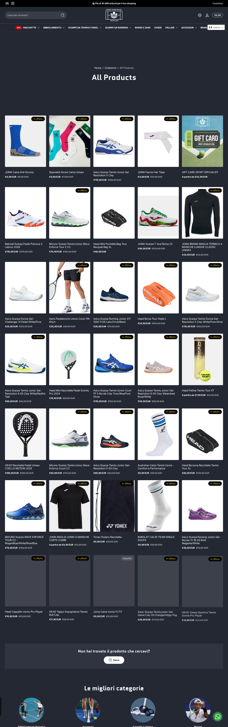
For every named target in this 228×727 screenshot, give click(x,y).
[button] (199, 15)
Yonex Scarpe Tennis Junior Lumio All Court (69, 685)
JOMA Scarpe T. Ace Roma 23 (155, 243)
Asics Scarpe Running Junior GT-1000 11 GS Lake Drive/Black (112, 320)
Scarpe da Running (116, 27)
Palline (169, 27)
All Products (127, 67)
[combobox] (31, 15)
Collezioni (110, 67)
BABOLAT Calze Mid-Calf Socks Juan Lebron (156, 685)
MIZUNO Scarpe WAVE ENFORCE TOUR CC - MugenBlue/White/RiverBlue (24, 540)
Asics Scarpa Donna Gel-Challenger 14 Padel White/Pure (23, 320)
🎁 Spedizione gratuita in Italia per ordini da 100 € (112, 3)
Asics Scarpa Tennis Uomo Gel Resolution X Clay (111, 174)
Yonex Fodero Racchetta (107, 537)
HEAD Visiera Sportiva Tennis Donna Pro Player (199, 613)
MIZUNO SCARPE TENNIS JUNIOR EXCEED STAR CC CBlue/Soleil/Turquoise (113, 686)
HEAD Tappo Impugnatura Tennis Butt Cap (68, 613)
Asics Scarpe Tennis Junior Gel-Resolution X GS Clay (111, 467)
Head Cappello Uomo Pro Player (24, 611)
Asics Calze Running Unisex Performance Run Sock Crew (198, 685)
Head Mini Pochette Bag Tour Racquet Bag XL (110, 245)
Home (97, 67)
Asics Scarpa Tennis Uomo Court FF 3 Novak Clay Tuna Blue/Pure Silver (112, 393)
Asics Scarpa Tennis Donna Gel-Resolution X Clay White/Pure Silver (202, 320)
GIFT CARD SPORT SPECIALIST (200, 172)
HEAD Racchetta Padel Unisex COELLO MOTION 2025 (22, 467)
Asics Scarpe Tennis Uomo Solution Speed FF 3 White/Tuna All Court (25, 685)
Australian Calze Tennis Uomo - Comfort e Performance (156, 467)
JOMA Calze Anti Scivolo (19, 172)
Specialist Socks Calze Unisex (66, 172)
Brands (205, 27)
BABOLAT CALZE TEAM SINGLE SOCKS (156, 538)
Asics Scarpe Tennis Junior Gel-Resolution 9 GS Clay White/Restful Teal (25, 393)
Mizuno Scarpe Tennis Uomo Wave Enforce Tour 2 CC (69, 245)
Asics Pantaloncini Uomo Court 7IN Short (69, 320)
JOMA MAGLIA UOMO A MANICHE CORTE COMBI (69, 538)
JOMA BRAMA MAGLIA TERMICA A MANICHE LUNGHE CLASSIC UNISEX (202, 247)
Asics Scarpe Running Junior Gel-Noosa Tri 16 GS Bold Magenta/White (201, 540)
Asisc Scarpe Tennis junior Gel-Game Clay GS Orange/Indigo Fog (157, 613)
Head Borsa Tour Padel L (152, 318)
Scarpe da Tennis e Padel (83, 27)
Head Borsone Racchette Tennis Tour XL (200, 467)
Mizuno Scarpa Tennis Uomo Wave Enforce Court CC (69, 467)
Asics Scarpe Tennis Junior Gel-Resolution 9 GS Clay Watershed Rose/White (156, 393)
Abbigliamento (52, 27)
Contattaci (217, 3)
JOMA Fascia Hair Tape (151, 172)
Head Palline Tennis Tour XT (198, 390)
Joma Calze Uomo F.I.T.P (107, 611)
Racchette (29, 27)
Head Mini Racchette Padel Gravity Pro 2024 (69, 392)
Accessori (187, 27)
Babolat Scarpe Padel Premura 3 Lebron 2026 (23, 245)
